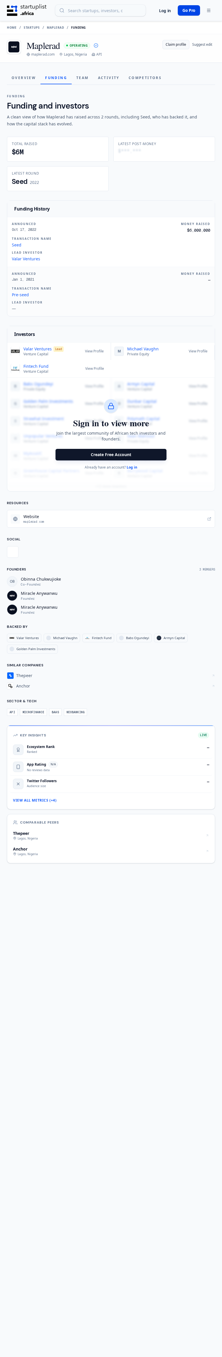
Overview (24, 77)
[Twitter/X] (12, 552)
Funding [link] (78, 27)
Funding (56, 77)
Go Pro (188, 10)
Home (11, 27)
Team (82, 77)
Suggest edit (202, 44)
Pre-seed (20, 294)
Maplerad (55, 27)
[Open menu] (208, 10)
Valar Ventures (26, 258)
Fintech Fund (36, 366)
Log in (165, 10)
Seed (16, 245)
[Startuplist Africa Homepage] (27, 10)
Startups (32, 27)
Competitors (145, 77)
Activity (108, 77)
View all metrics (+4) (35, 800)
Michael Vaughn (143, 349)
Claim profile (176, 44)
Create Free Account (111, 454)
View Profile (94, 351)
